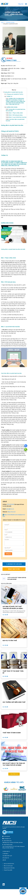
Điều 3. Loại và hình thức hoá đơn (16, 117)
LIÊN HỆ (4, 860)
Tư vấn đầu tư (5, 853)
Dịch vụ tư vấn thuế (10, 640)
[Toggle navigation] (26, 4)
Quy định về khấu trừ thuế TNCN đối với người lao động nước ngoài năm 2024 (13, 608)
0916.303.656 (10, 504)
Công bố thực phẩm (8, 870)
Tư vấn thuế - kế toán (10, 22)
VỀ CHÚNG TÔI (6, 857)
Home (2, 22)
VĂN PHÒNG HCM (7, 840)
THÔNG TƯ (8, 96)
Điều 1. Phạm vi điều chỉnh (14, 113)
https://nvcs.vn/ (12, 511)
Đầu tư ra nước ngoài (8, 865)
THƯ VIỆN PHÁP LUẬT (7, 855)
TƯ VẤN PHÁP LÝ (6, 851)
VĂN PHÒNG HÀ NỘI (8, 844)
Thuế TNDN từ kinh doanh (12, 733)
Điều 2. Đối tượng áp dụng (14, 115)
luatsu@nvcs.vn (10, 509)
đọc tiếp (5, 614)
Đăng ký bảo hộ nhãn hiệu (9, 867)
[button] (21, 4)
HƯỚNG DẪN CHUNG (10, 107)
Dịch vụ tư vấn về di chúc (9, 863)
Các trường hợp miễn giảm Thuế (14, 702)
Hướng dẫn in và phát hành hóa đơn (13, 92)
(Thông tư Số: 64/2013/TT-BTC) (13, 94)
